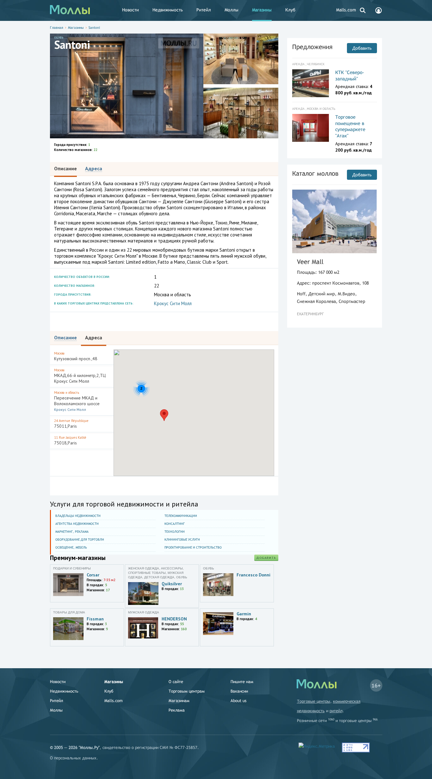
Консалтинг (174, 523)
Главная (56, 27)
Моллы (231, 9)
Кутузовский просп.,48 (75, 356)
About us (238, 700)
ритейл (336, 710)
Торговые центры (313, 701)
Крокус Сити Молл (173, 303)
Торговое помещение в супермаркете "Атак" (350, 126)
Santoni (94, 27)
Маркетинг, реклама (72, 531)
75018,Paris (70, 440)
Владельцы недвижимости (78, 516)
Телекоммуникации (180, 516)
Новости (130, 9)
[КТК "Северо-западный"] (310, 83)
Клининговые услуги (182, 539)
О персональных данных (73, 758)
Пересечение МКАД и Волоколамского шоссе (77, 401)
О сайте (176, 681)
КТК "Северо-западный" (349, 75)
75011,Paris (71, 423)
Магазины (262, 9)
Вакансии (239, 691)
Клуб (290, 9)
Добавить (266, 558)
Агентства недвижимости (77, 523)
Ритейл (203, 9)
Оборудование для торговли (79, 539)
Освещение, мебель (71, 547)
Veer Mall (310, 261)
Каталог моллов (315, 173)
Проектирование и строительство (193, 547)
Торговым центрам (187, 691)
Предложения (312, 46)
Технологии (174, 531)
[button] (164, 415)
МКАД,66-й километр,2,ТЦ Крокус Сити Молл (80, 376)
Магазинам (179, 700)
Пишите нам (242, 681)
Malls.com (346, 9)
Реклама (177, 710)
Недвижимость (167, 9)
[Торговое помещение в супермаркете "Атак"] (310, 128)
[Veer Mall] (334, 221)
